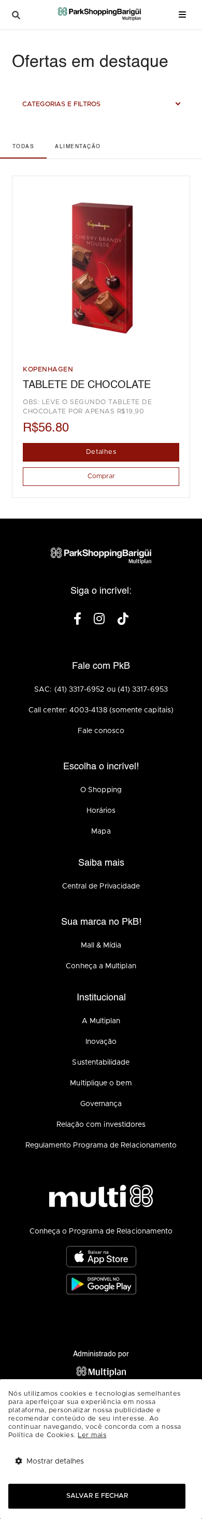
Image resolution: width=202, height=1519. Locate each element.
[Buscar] (16, 15)
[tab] (23, 146)
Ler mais (92, 1435)
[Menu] (182, 14)
